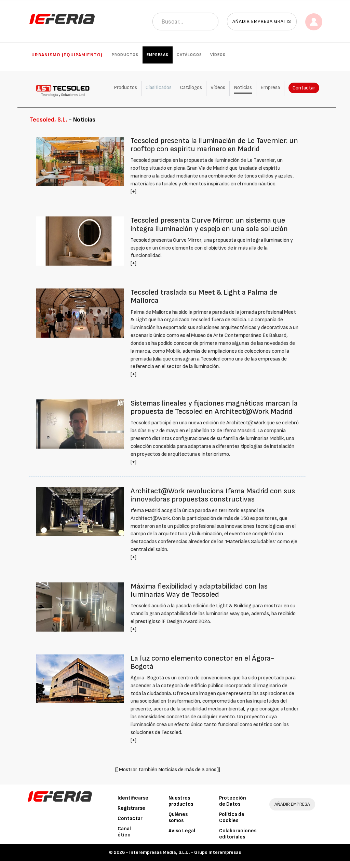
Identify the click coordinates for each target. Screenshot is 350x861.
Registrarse (131, 808)
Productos (125, 54)
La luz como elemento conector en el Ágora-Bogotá (202, 662)
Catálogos (189, 54)
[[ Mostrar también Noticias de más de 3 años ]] (167, 769)
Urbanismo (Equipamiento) (67, 55)
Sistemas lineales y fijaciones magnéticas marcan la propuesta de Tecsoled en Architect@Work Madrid (214, 407)
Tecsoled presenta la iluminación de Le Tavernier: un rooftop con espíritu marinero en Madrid (214, 145)
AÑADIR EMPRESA (292, 804)
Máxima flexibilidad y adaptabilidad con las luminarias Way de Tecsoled (199, 590)
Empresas (158, 54)
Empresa (270, 87)
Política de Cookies (231, 817)
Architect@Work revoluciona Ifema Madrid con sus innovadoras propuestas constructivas (213, 495)
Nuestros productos (181, 801)
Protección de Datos (232, 801)
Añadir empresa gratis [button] (261, 21)
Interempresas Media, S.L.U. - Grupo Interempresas (185, 852)
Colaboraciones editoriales (237, 834)
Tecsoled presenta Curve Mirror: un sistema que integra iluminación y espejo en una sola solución (209, 224)
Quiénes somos (178, 817)
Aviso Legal (182, 831)
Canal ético (124, 831)
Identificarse (133, 798)
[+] (133, 191)
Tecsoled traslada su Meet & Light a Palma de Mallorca (204, 296)
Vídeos (218, 54)
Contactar (304, 88)
